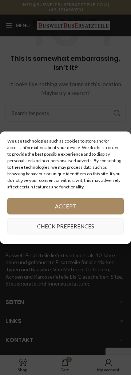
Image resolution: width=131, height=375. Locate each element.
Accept (65, 206)
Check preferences (65, 226)
